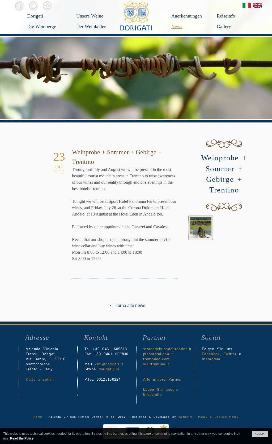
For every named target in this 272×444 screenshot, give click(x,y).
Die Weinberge (41, 26)
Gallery (224, 26)
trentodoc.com (156, 359)
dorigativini (109, 369)
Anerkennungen (186, 16)
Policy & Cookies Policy (218, 416)
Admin (38, 416)
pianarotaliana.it (158, 354)
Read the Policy (22, 438)
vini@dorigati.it (109, 364)
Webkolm (185, 416)
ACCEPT (260, 433)
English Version (257, 5)
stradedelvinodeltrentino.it (167, 349)
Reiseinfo (226, 16)
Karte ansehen (40, 379)
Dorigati (35, 16)
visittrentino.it (156, 364)
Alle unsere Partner (162, 379)
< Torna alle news (114, 305)
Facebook (20, 6)
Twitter (33, 6)
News (176, 26)
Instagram (47, 6)
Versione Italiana (247, 5)
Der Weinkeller (91, 26)
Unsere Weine (89, 16)
